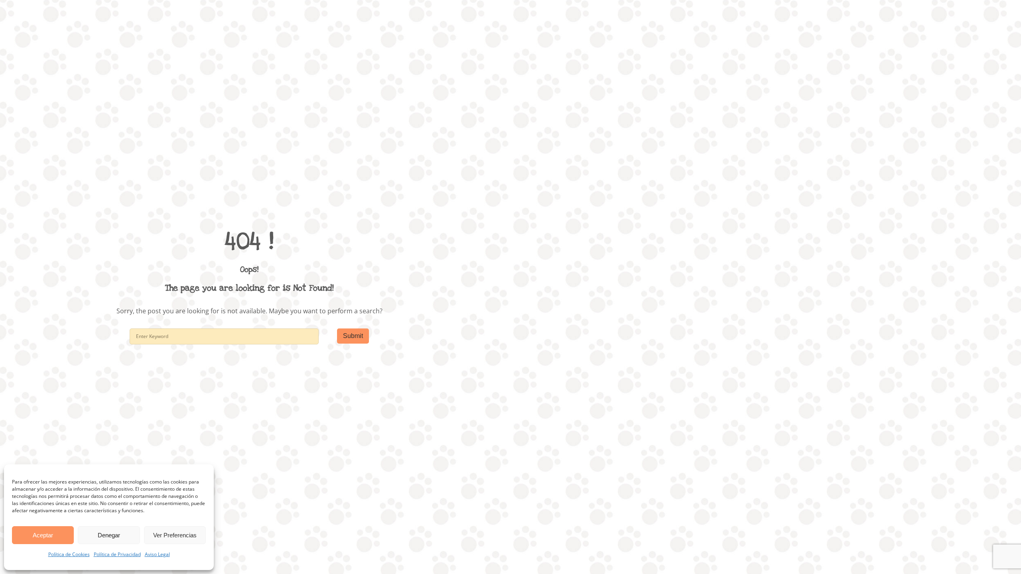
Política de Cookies (69, 554)
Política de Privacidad (117, 554)
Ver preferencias (175, 535)
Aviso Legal (157, 554)
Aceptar (43, 535)
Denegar (109, 535)
